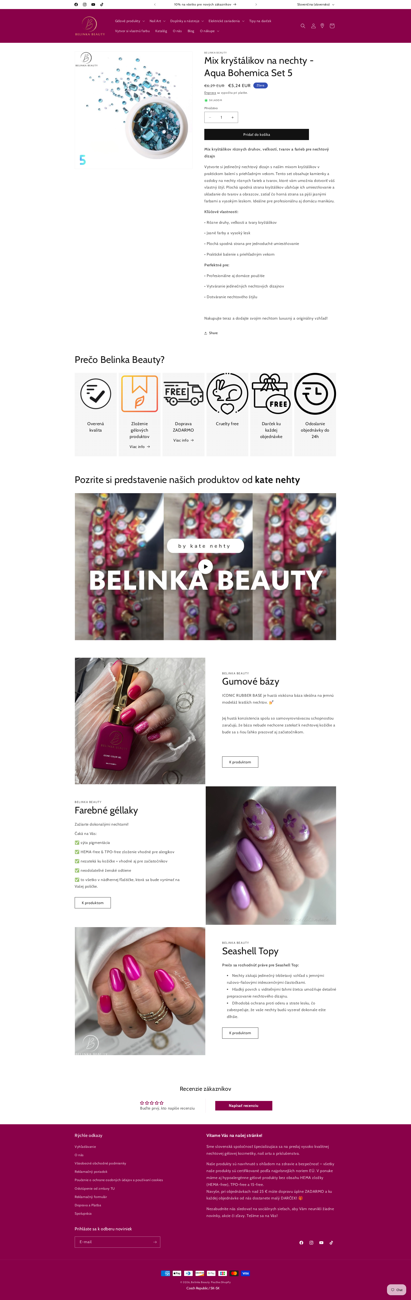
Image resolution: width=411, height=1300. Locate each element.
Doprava (210, 92)
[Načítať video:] (205, 566)
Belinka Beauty (200, 1282)
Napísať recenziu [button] (244, 1105)
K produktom (240, 762)
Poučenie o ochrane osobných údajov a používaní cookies (119, 1180)
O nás (79, 1155)
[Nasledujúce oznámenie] (256, 4)
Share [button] (213, 333)
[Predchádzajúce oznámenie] (155, 4)
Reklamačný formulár (91, 1196)
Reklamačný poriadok (91, 1171)
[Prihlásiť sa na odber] (155, 1242)
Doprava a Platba (88, 1205)
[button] (129, 21)
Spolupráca (83, 1213)
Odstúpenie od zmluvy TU (95, 1188)
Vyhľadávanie (85, 1146)
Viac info (137, 446)
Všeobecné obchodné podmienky (100, 1163)
